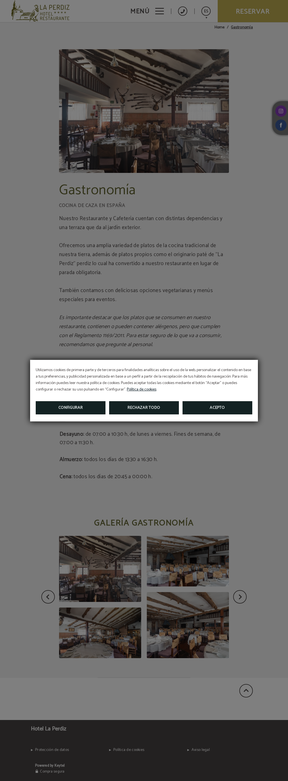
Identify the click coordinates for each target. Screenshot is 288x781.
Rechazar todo (144, 408)
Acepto (217, 408)
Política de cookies (141, 389)
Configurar (70, 408)
